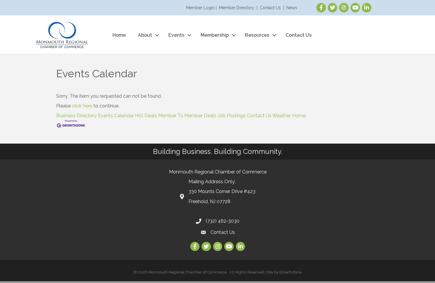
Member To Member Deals (187, 115)
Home (119, 35)
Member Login (200, 7)
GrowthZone (290, 272)
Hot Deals (146, 115)
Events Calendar (116, 115)
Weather (281, 115)
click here (82, 106)
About (145, 35)
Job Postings (232, 115)
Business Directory (76, 115)
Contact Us (270, 7)
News (291, 7)
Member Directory (236, 7)
